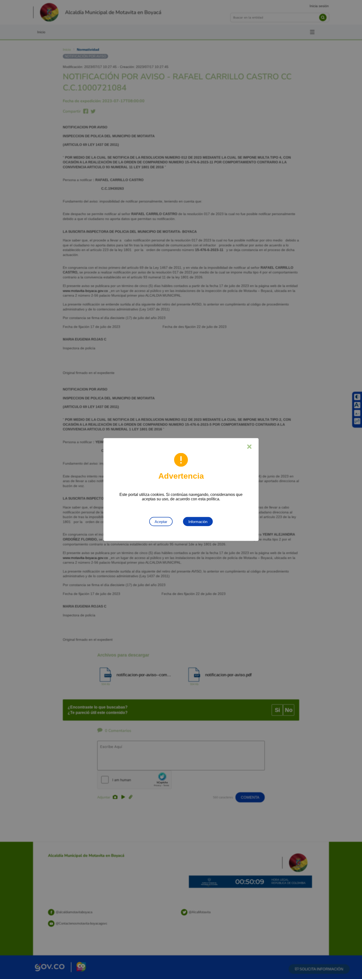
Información (197, 522)
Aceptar (161, 522)
